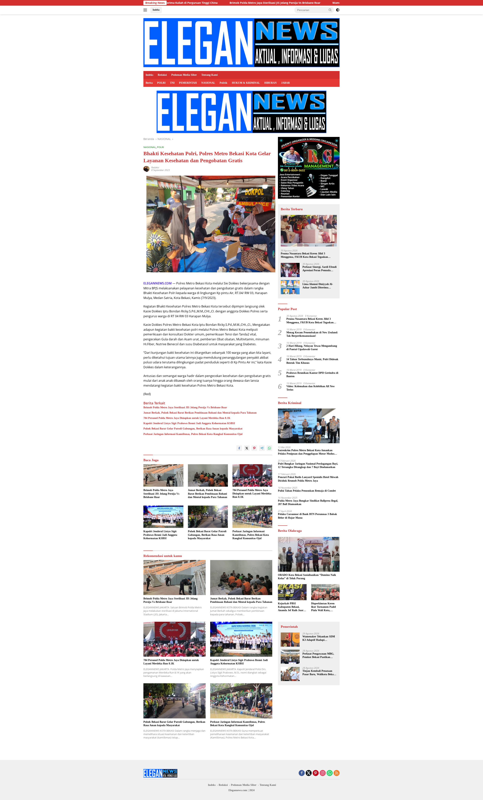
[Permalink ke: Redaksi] (146, 168)
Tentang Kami (209, 74)
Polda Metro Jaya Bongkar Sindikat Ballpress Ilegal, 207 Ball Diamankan (308, 503)
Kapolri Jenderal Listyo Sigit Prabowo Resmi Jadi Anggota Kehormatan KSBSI (189, 423)
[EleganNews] (241, 42)
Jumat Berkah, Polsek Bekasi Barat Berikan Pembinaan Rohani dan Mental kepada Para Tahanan (200, 412)
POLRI (161, 82)
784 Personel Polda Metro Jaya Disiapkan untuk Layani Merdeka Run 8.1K (186, 418)
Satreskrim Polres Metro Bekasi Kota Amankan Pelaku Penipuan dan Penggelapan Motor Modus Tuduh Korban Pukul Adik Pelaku (306, 452)
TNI (172, 82)
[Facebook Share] (239, 448)
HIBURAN (270, 82)
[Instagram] (323, 773)
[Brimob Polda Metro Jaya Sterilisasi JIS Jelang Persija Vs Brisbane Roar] (163, 475)
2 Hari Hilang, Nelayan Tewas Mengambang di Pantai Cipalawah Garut (311, 348)
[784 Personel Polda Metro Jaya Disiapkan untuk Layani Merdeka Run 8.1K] (252, 475)
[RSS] (337, 773)
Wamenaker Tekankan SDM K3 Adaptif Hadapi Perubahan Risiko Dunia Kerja (329, 3)
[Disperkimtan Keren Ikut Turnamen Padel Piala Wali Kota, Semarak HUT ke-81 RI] (325, 592)
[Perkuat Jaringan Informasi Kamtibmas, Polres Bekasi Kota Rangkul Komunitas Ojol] (252, 517)
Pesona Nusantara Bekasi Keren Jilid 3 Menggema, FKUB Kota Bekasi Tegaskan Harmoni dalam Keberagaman (304, 255)
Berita (149, 82)
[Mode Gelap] (338, 10)
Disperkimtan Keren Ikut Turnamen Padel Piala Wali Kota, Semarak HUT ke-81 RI (324, 607)
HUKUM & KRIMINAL (246, 82)
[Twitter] (309, 773)
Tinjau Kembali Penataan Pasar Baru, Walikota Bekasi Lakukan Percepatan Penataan (318, 673)
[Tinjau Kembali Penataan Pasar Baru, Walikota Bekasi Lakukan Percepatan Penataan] (290, 674)
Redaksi (162, 74)
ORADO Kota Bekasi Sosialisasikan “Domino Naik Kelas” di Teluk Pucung (307, 577)
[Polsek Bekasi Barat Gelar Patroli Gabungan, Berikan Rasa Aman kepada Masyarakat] (208, 517)
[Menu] (145, 10)
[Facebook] (302, 773)
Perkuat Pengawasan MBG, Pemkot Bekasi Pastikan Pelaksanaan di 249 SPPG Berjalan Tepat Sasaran (318, 656)
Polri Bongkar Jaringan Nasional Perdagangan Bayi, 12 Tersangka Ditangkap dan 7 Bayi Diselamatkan (308, 466)
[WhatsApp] (330, 773)
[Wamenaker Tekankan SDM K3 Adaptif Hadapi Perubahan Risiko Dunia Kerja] (290, 639)
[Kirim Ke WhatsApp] (269, 448)
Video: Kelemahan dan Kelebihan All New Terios (310, 388)
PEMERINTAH (188, 82)
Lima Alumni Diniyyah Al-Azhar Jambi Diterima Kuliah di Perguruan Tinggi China (318, 286)
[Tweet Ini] (247, 448)
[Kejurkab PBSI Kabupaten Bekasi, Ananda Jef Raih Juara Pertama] (292, 592)
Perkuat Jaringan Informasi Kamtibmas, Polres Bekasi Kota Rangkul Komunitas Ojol (192, 434)
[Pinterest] (316, 773)
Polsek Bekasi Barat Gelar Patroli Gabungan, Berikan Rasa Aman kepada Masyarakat (192, 428)
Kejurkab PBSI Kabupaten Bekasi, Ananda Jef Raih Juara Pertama (291, 607)
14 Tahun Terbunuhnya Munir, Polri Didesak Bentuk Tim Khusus (312, 361)
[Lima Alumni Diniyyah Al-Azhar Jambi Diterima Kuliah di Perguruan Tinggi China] (290, 287)
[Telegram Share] (262, 448)
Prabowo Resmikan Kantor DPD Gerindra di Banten (312, 375)
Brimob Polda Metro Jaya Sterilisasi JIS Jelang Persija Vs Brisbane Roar (221, 3)
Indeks (156, 9)
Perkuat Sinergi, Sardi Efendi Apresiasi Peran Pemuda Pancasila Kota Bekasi (319, 269)
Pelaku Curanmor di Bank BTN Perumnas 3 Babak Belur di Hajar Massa (307, 516)
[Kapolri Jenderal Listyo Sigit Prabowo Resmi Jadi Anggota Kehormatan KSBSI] (163, 517)
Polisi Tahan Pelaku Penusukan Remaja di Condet (307, 491)
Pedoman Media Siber (184, 74)
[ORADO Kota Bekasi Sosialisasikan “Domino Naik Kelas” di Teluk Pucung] (309, 554)
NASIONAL (208, 82)
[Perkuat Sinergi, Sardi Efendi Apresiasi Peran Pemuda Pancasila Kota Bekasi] (290, 270)
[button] (330, 10)
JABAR (285, 82)
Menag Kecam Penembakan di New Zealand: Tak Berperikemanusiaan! (312, 334)
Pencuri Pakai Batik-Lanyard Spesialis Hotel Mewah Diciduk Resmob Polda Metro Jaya (308, 479)
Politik (223, 82)
